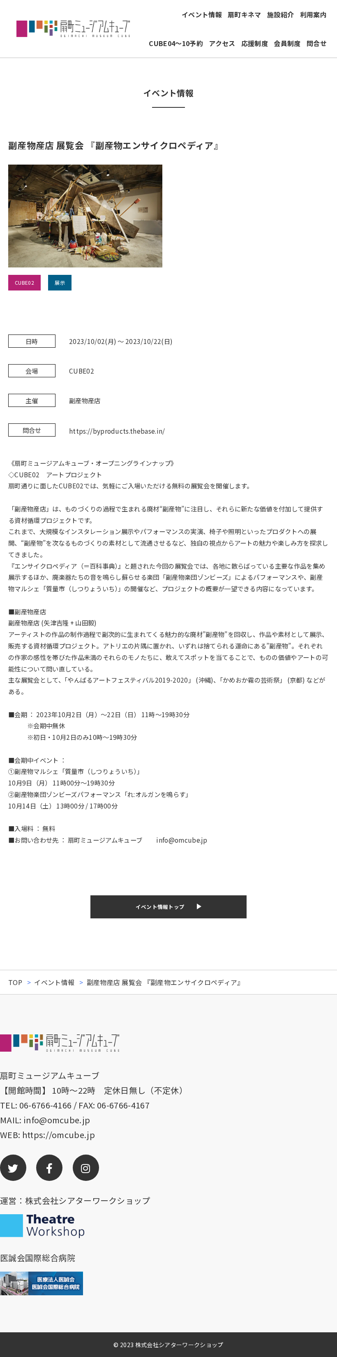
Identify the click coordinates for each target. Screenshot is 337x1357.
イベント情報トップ (160, 907)
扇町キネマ (244, 14)
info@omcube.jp (56, 1120)
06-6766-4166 (45, 1105)
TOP (15, 982)
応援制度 (254, 43)
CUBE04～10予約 (176, 43)
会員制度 (287, 43)
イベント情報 (202, 14)
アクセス (222, 43)
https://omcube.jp (58, 1135)
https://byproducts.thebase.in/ (117, 430)
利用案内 (313, 14)
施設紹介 (280, 14)
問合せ (317, 43)
